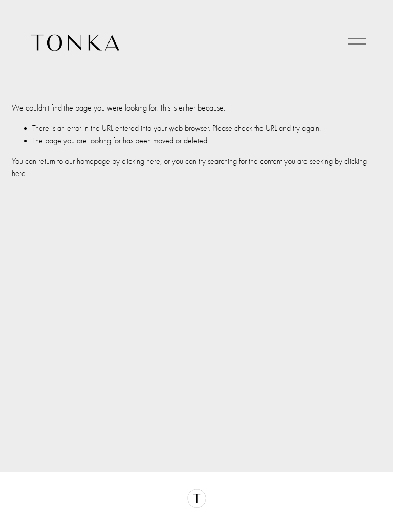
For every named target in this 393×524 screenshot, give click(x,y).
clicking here (141, 161)
